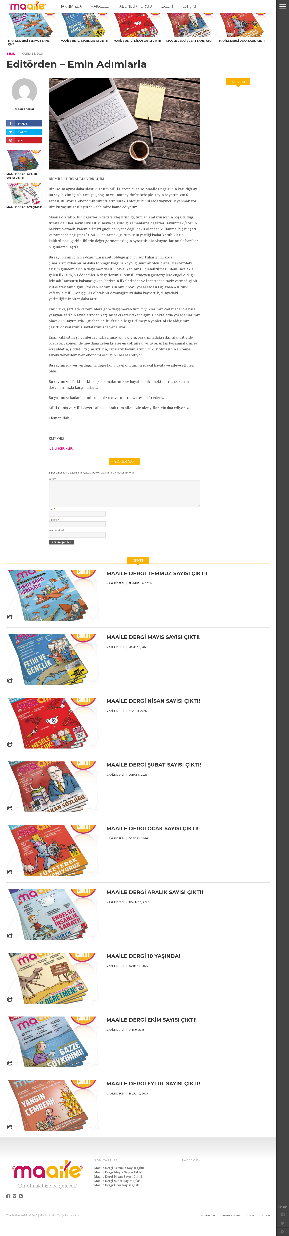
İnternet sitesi (56, 530)
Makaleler (100, 6)
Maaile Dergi (24, 109)
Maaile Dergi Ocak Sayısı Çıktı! (152, 828)
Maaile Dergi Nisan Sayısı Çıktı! (153, 701)
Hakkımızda (70, 6)
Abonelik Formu (136, 6)
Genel (10, 53)
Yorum (52, 479)
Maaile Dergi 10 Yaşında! (143, 956)
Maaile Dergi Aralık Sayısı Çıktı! (154, 892)
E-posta (54, 519)
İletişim (189, 6)
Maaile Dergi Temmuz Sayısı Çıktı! (156, 573)
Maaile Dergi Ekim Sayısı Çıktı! (151, 1020)
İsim (52, 509)
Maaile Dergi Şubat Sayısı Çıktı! (153, 765)
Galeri (167, 6)
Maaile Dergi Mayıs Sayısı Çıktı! (153, 637)
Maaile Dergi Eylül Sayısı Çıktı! (153, 1083)
